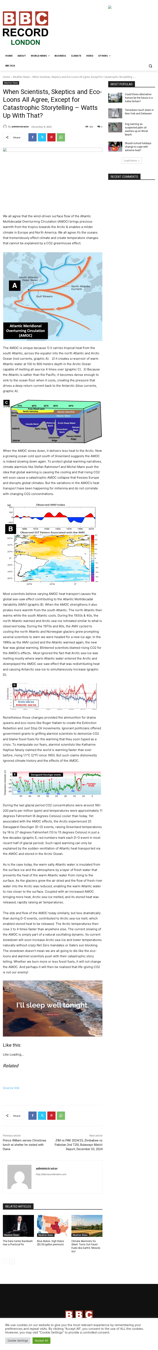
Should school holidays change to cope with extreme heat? (138, 147)
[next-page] (12, 1261)
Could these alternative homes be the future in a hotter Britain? (139, 98)
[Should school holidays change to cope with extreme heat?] (115, 147)
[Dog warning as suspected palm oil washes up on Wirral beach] (115, 127)
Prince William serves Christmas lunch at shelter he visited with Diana (24, 1145)
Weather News (21, 77)
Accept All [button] (41, 1340)
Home (6, 77)
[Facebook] (32, 137)
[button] (150, 66)
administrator (20, 126)
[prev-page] (5, 1261)
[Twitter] (42, 137)
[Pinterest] (51, 137)
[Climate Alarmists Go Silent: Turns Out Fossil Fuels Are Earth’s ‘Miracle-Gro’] (86, 1226)
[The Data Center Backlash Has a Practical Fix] (18, 1226)
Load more (130, 160)
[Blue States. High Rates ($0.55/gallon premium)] (52, 1226)
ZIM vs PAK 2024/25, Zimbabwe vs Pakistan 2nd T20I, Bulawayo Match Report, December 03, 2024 (78, 1145)
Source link (11, 1088)
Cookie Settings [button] (18, 1340)
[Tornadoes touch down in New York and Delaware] (115, 113)
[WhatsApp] (61, 137)
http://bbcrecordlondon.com (51, 1174)
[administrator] (5, 127)
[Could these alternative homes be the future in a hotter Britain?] (115, 98)
